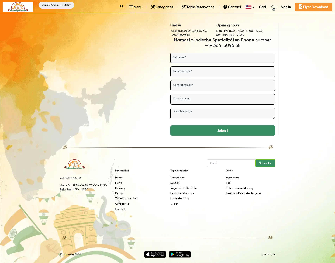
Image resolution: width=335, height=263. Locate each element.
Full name (179, 57)
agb (228, 183)
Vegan (174, 203)
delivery (120, 188)
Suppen (175, 183)
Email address (182, 71)
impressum (232, 177)
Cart (262, 7)
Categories (164, 7)
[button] (250, 7)
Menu (138, 7)
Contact (234, 7)
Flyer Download (315, 7)
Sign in (286, 7)
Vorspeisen (177, 177)
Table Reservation (200, 7)
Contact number (183, 84)
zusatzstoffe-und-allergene (243, 193)
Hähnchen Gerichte (182, 193)
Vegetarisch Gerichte (183, 188)
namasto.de (268, 254)
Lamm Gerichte (179, 198)
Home (118, 177)
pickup (119, 193)
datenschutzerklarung (239, 188)
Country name (181, 98)
